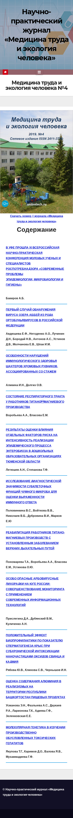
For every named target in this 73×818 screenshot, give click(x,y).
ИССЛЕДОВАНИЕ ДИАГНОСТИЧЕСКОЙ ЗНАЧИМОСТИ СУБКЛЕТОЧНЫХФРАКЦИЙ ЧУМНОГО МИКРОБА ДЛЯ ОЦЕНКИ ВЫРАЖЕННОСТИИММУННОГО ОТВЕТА (33, 492)
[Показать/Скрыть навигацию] (39, 72)
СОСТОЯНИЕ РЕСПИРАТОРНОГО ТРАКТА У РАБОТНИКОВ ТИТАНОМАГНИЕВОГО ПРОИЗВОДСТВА (35, 402)
